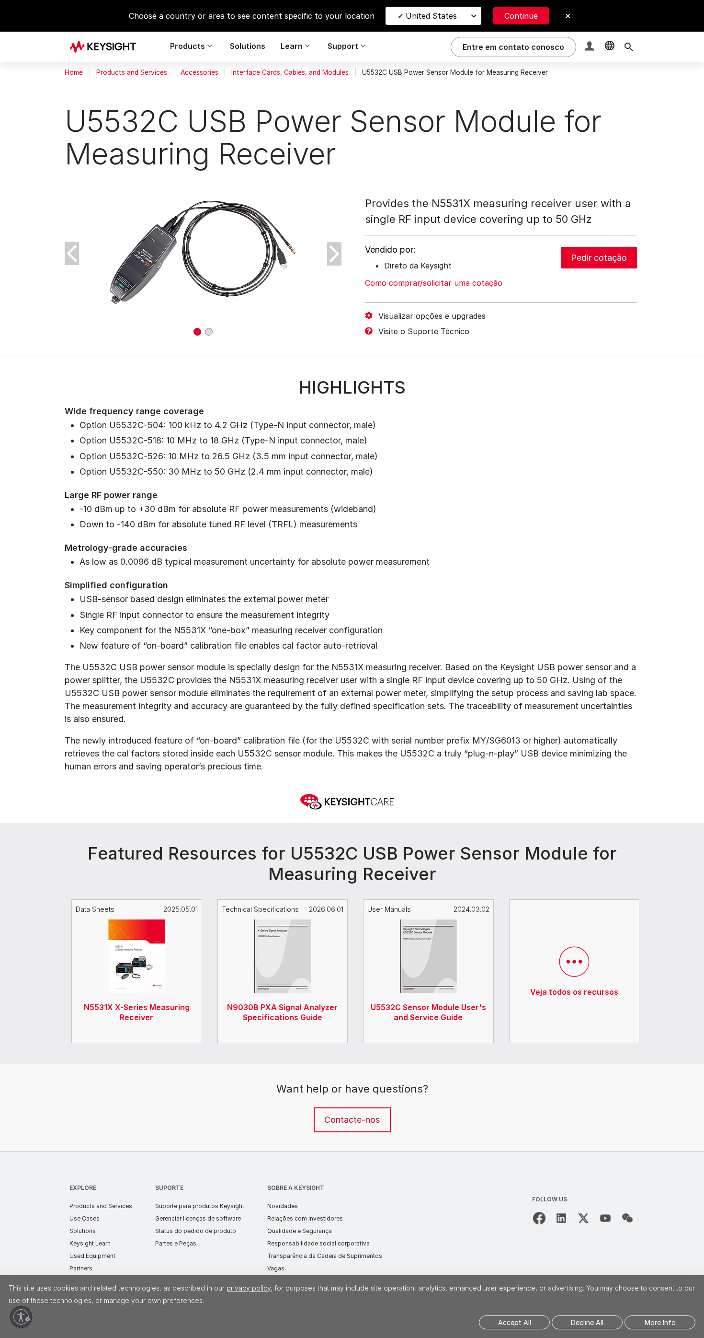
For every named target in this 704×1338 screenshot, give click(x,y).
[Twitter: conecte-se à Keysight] (583, 1218)
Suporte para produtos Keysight (199, 1206)
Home (74, 72)
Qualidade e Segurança (299, 1230)
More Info (660, 1322)
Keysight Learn (90, 1243)
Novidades (282, 1206)
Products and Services (131, 72)
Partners (80, 1268)
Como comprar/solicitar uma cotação (433, 283)
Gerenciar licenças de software (198, 1218)
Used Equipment (92, 1255)
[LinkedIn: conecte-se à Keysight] (561, 1218)
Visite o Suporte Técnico (423, 331)
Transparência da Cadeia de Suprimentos (324, 1255)
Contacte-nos (352, 1120)
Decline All (587, 1322)
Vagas (275, 1268)
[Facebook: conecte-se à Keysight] (539, 1218)
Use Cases (84, 1218)
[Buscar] (629, 47)
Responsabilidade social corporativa (318, 1243)
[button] (590, 47)
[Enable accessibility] (21, 1316)
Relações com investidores (305, 1218)
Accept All (514, 1322)
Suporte (169, 1187)
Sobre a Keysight (295, 1187)
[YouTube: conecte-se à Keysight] (605, 1218)
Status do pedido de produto (195, 1230)
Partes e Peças (175, 1243)
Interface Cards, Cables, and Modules (290, 72)
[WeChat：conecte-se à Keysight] (627, 1218)
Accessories (199, 72)
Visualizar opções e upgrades (432, 316)
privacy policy (249, 1288)
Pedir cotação (599, 258)
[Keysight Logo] (106, 47)
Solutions (247, 46)
